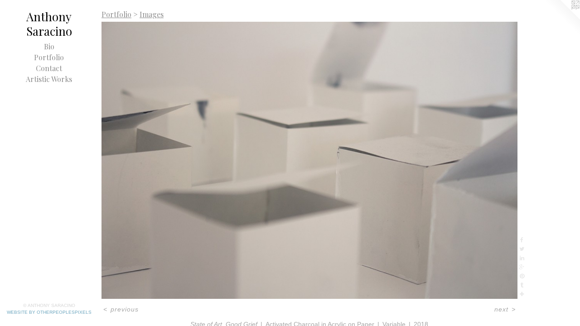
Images (152, 14)
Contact (49, 68)
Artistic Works (49, 79)
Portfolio (49, 57)
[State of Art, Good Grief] (309, 160)
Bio (49, 46)
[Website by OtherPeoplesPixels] (562, 18)
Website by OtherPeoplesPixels (49, 312)
